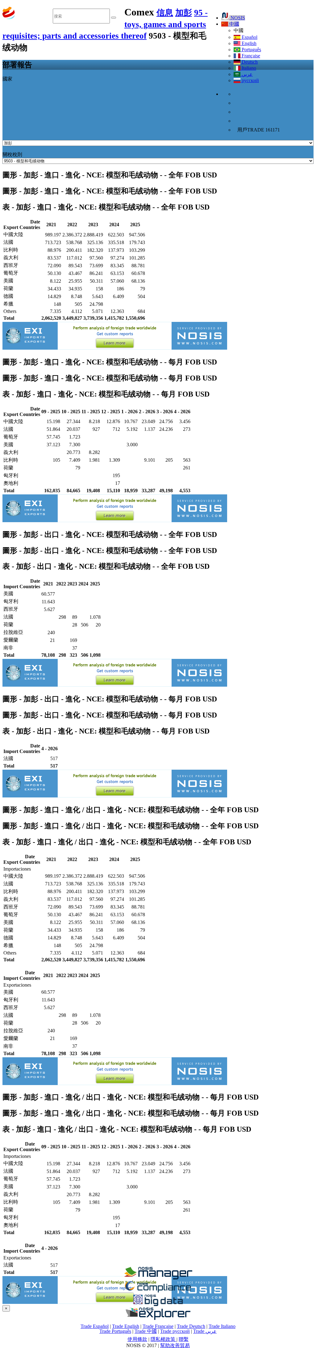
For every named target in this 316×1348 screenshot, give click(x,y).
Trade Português (115, 1331)
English (248, 43)
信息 (164, 12)
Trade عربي (205, 1331)
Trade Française (158, 1326)
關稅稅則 (12, 154)
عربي (246, 74)
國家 (7, 78)
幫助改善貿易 (175, 1345)
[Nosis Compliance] (158, 1291)
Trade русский (175, 1331)
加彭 (183, 12)
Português (250, 49)
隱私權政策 (164, 1339)
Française (250, 55)
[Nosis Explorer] (158, 1318)
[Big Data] (158, 1305)
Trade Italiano (222, 1326)
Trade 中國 (146, 1331)
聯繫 (184, 1339)
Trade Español (95, 1326)
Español (248, 37)
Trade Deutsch (191, 1326)
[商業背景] (158, 1277)
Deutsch (249, 61)
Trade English (125, 1326)
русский (249, 80)
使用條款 (137, 1339)
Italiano (248, 68)
